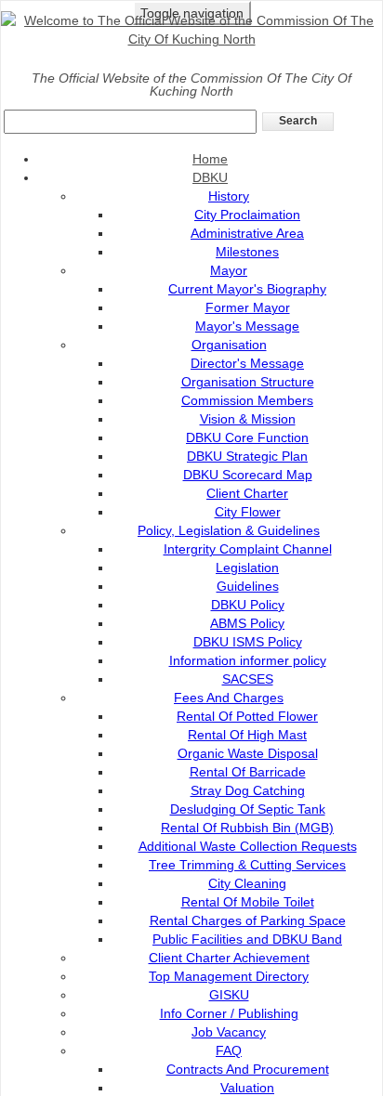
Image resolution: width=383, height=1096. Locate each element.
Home (210, 158)
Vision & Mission (248, 418)
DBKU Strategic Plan (247, 456)
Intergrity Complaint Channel (248, 548)
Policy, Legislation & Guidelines (229, 530)
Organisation (229, 344)
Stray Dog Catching (248, 790)
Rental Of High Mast (247, 734)
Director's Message (247, 363)
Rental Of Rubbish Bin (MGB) (247, 827)
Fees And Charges (229, 697)
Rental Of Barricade (248, 771)
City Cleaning (247, 883)
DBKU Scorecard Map (247, 474)
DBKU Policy (247, 604)
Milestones (247, 251)
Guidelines (248, 586)
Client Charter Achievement (229, 957)
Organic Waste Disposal (248, 753)
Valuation (247, 1087)
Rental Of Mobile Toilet (247, 901)
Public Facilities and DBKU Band (247, 939)
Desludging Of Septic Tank (247, 809)
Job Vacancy (229, 1031)
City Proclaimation (247, 214)
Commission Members (247, 400)
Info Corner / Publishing (229, 1013)
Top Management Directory (229, 976)
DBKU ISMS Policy (247, 641)
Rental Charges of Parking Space (248, 920)
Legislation (247, 567)
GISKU (229, 994)
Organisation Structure (247, 381)
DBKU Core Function (247, 437)
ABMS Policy (247, 623)
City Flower (248, 511)
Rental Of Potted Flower (247, 716)
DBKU (210, 177)
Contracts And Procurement (247, 1069)
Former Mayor (247, 307)
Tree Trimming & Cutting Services (247, 864)
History (228, 196)
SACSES (247, 679)
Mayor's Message (247, 326)
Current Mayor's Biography (247, 288)
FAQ (229, 1050)
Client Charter (247, 493)
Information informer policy (247, 660)
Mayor (228, 270)
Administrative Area (247, 233)
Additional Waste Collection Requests (248, 846)
